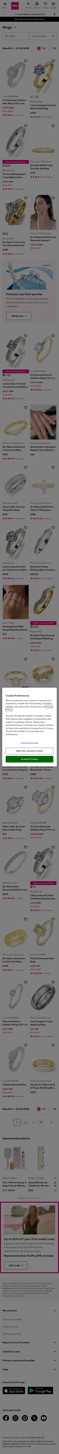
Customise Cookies (29, 743)
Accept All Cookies (29, 759)
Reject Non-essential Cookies (29, 751)
